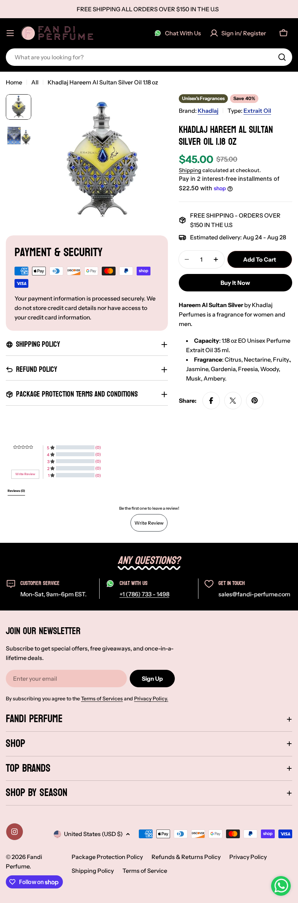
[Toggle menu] (10, 33)
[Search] (282, 57)
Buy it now (235, 282)
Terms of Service (144, 870)
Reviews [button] (16, 491)
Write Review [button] (25, 474)
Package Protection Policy (107, 856)
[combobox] (149, 57)
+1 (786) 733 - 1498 (144, 594)
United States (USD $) (93, 834)
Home (14, 82)
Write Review (149, 523)
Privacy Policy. (151, 698)
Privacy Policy (248, 856)
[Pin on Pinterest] (254, 400)
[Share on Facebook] (211, 400)
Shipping (190, 170)
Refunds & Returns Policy (186, 856)
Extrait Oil (257, 110)
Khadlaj (208, 110)
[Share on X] (233, 400)
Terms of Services (102, 698)
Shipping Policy (93, 870)
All (35, 82)
